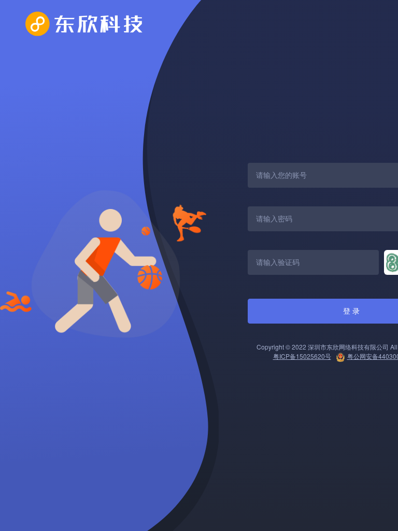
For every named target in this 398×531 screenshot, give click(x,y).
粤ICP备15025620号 (302, 356)
